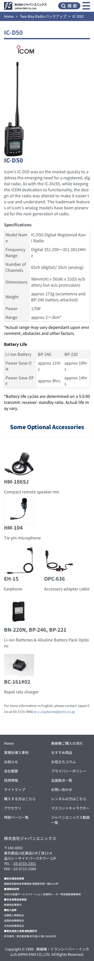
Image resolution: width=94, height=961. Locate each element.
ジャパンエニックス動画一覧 (70, 820)
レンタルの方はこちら (68, 798)
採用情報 (11, 780)
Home (9, 16)
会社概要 (11, 770)
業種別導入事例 (16, 752)
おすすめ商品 (61, 752)
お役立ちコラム (63, 761)
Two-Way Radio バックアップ (43, 16)
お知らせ (11, 761)
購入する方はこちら (20, 798)
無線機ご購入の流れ (67, 743)
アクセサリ (12, 807)
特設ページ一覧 (16, 817)
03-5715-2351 (25, 863)
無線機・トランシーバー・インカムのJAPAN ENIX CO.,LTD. (49, 951)
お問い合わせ (61, 789)
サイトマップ (14, 789)
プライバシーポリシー (68, 770)
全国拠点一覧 (61, 780)
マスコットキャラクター (70, 807)
